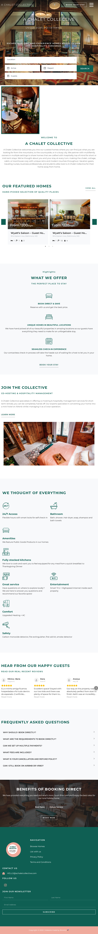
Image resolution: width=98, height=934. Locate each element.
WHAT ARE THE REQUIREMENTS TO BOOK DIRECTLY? (29, 739)
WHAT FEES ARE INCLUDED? (17, 752)
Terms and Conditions (40, 862)
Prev (3, 222)
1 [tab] (45, 246)
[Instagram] (5, 885)
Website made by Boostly (56, 930)
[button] (3, 110)
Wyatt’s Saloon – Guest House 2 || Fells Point (70, 233)
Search (85, 68)
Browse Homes (37, 846)
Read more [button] (6, 697)
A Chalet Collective (17, 4)
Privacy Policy (36, 857)
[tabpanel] (28, 222)
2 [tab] (49, 246)
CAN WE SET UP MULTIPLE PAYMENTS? (22, 746)
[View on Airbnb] (3, 680)
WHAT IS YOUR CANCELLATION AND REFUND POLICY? (30, 759)
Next (94, 222)
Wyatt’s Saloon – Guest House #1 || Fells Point (28, 233)
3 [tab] (52, 246)
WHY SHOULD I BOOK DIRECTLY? (19, 732)
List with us (35, 851)
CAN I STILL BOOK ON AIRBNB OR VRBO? (23, 766)
